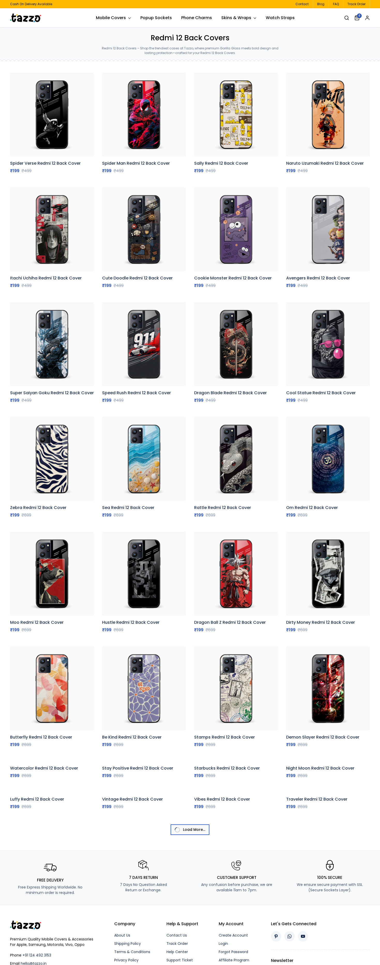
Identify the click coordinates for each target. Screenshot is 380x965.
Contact (302, 4)
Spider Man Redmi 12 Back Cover (136, 163)
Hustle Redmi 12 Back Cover (130, 622)
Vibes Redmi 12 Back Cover (222, 883)
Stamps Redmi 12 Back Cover (224, 737)
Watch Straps (280, 18)
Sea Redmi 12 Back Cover (128, 508)
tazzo (29, 17)
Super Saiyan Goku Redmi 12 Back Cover (52, 393)
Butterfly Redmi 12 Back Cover (41, 737)
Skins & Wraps (236, 18)
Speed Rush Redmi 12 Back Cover (136, 393)
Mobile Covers (111, 18)
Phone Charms (196, 18)
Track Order (356, 4)
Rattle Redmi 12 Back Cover (222, 508)
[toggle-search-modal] (346, 17)
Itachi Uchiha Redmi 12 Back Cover (46, 278)
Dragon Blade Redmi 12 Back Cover (230, 393)
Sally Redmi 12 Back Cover (221, 163)
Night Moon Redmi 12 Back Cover (320, 813)
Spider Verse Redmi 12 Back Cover (45, 163)
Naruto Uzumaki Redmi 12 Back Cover (325, 163)
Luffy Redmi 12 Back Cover (37, 883)
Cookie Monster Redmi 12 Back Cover (233, 278)
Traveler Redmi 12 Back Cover (316, 883)
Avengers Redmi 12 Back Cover (318, 278)
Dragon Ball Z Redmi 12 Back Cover (230, 622)
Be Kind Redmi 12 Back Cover (132, 737)
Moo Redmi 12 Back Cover (37, 622)
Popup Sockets (156, 18)
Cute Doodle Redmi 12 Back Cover (137, 278)
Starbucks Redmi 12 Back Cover (227, 813)
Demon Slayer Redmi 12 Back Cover (322, 737)
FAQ (336, 4)
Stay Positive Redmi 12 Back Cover (137, 852)
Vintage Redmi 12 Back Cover (132, 883)
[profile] (367, 18)
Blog (320, 4)
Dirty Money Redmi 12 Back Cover (320, 622)
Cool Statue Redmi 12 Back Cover (321, 393)
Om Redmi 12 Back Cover (312, 508)
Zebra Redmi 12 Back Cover (38, 508)
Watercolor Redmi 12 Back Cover (44, 813)
